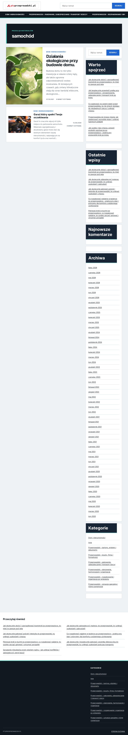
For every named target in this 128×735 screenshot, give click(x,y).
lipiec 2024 (92, 347)
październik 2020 (95, 476)
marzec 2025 (93, 322)
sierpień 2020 (93, 486)
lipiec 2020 (92, 491)
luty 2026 (92, 293)
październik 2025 (95, 307)
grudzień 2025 (94, 302)
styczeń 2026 (93, 297)
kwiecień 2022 (94, 402)
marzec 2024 (93, 357)
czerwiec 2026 (94, 273)
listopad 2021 (93, 422)
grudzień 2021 (94, 417)
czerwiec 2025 (94, 312)
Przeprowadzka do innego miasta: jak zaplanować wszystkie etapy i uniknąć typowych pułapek (103, 119)
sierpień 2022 (93, 392)
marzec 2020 (93, 511)
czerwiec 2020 (94, 496)
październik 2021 (95, 427)
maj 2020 (92, 501)
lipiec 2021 (92, 442)
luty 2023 (92, 382)
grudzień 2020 (94, 471)
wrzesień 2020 (94, 481)
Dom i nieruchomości (14, 14)
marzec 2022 (93, 407)
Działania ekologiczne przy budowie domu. (62, 60)
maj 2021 (92, 452)
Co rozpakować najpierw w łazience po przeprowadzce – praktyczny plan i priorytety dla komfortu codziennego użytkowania (94, 635)
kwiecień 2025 (94, 317)
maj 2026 (92, 278)
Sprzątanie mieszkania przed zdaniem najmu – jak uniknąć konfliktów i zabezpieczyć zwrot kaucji (31, 651)
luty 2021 (92, 462)
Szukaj (118, 6)
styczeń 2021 (93, 467)
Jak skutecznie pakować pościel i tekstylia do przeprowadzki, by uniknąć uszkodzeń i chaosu (103, 191)
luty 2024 (92, 362)
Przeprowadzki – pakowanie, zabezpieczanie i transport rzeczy (58, 14)
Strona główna (118, 731)
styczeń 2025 (93, 327)
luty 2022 (92, 412)
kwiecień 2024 (94, 352)
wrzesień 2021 (94, 432)
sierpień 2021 (93, 437)
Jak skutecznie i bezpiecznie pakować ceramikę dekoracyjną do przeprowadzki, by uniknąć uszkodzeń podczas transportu (92, 643)
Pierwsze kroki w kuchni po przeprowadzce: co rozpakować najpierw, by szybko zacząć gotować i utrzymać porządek (32, 643)
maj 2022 (92, 397)
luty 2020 (92, 516)
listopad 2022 (93, 387)
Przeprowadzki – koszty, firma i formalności (107, 691)
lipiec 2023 (92, 372)
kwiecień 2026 (94, 283)
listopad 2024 (93, 337)
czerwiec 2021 (94, 447)
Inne (90, 543)
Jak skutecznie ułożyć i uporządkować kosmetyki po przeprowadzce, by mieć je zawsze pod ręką (103, 82)
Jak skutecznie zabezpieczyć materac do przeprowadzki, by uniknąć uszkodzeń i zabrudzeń (103, 181)
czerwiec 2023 (94, 377)
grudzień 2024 (94, 332)
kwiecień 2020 (94, 506)
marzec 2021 (93, 457)
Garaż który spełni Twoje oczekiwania (48, 116)
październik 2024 (95, 342)
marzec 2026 (93, 288)
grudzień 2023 (94, 367)
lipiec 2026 (92, 268)
